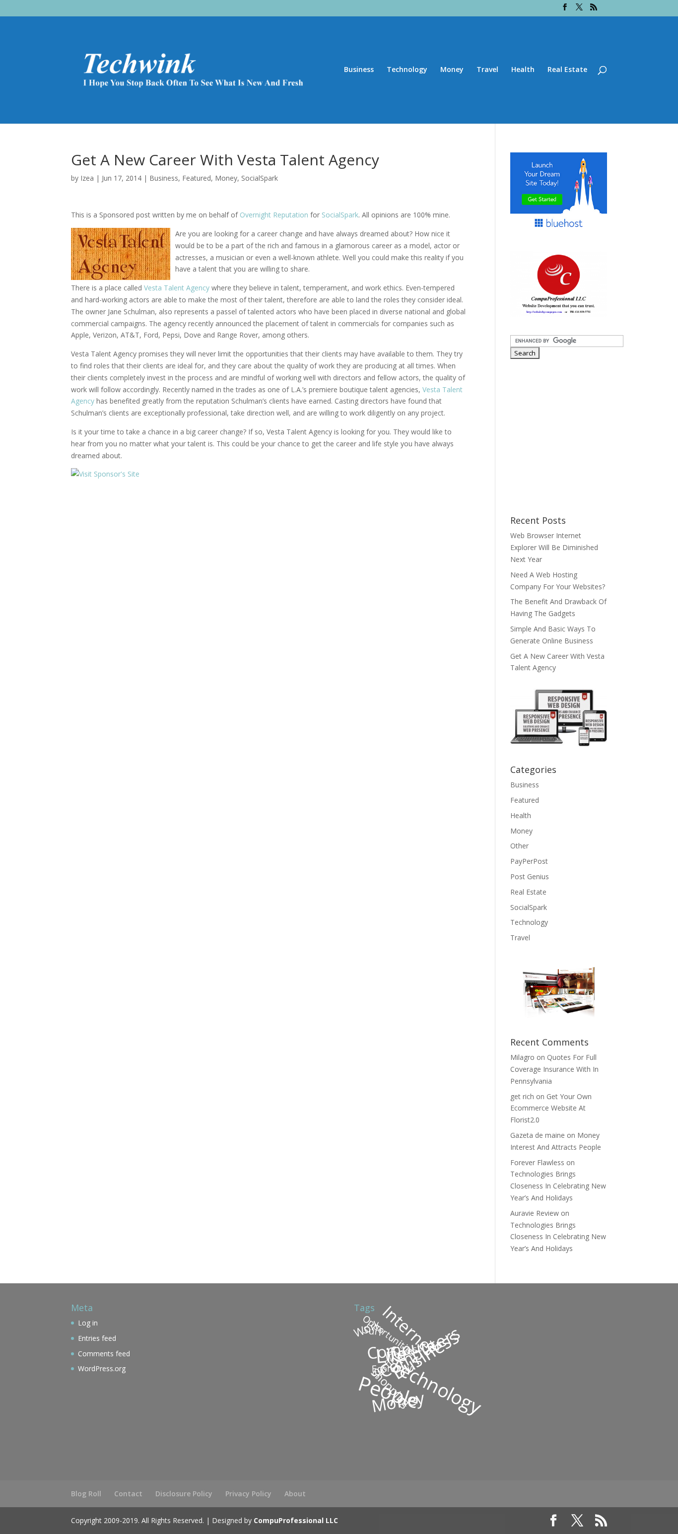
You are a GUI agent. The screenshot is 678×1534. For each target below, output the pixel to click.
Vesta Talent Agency (176, 287)
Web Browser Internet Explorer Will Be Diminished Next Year (554, 547)
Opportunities (389, 1335)
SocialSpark (259, 178)
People (389, 1391)
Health (523, 70)
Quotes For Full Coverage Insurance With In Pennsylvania (554, 1069)
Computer (404, 1348)
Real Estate (567, 70)
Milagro (522, 1057)
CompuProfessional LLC (296, 1520)
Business (359, 70)
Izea (87, 178)
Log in (88, 1322)
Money (452, 70)
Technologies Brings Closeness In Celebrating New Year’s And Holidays (558, 1185)
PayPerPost (529, 861)
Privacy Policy (248, 1493)
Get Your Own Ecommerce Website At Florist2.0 (551, 1108)
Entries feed (97, 1338)
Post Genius (529, 876)
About (295, 1493)
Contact (128, 1493)
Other (519, 845)
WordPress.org (102, 1368)
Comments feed (104, 1353)
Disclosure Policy (183, 1493)
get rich (522, 1096)
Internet (409, 1330)
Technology (407, 70)
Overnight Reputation (274, 214)
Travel (487, 70)
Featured (196, 178)
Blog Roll (86, 1493)
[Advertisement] (572, 436)
